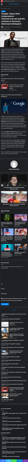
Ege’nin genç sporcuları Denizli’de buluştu (11, 377)
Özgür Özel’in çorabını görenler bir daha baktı (12, 384)
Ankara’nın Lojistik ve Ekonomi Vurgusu (10, 356)
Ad (2, 283)
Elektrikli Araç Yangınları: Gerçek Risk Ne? (20, 253)
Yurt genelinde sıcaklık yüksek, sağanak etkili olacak (17, 329)
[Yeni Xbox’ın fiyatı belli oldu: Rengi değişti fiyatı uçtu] (7, 217)
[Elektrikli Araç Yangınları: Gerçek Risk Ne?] (21, 247)
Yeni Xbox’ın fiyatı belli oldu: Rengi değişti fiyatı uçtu (7, 224)
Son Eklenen (14, 309)
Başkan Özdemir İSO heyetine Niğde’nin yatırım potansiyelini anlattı (17, 335)
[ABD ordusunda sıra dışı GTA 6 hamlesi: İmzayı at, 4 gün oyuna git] (21, 232)
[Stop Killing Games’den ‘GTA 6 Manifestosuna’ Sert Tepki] (21, 217)
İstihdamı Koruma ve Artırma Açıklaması (11, 1)
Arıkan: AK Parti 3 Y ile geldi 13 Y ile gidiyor (11, 344)
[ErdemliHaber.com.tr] (14, 4)
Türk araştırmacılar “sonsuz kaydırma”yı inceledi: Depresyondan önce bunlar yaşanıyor (6, 254)
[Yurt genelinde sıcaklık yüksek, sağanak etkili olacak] (5, 330)
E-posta (3, 288)
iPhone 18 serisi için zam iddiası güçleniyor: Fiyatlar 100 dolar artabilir (16, 86)
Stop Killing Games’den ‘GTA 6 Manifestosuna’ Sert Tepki (20, 224)
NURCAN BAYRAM (6, 26)
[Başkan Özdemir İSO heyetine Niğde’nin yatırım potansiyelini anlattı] (5, 335)
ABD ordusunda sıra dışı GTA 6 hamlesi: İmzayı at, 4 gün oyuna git (20, 238)
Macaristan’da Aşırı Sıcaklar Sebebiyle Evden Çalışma (16, 351)
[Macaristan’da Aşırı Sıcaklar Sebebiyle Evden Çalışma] (5, 352)
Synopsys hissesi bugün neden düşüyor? (10, 319)
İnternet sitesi (4, 293)
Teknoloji (8, 8)
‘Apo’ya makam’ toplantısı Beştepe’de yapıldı (16, 394)
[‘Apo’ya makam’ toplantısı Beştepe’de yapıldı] (5, 395)
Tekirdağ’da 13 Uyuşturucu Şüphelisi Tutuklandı (12, 340)
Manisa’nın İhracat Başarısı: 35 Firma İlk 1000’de (12, 347)
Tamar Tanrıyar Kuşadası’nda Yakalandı (11, 360)
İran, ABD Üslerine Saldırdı (7, 399)
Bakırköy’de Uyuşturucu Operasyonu (10, 363)
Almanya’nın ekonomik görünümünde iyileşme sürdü (13, 380)
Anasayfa (4, 8)
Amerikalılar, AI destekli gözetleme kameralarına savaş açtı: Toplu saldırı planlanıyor (7, 238)
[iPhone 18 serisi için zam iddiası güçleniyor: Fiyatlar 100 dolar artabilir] (4, 86)
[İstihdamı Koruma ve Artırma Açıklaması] (5, 324)
